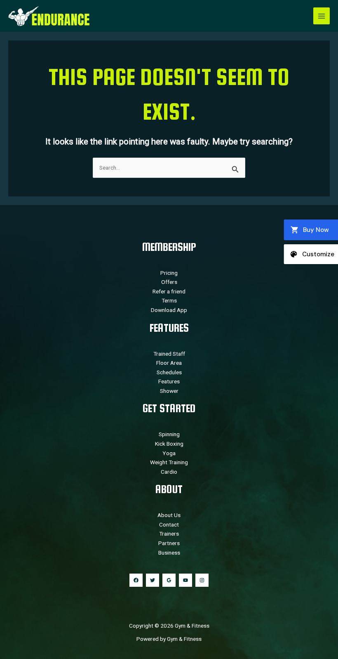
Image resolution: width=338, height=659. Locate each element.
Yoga (169, 453)
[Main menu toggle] (321, 15)
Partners (169, 543)
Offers (169, 282)
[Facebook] (136, 580)
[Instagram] (202, 580)
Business (169, 552)
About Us (169, 515)
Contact (169, 524)
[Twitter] (152, 580)
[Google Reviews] (169, 580)
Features (169, 381)
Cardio (169, 471)
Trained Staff (169, 353)
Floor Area (169, 362)
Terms (169, 300)
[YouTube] (185, 580)
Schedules (169, 372)
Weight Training (169, 462)
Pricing (169, 272)
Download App (169, 310)
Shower (169, 390)
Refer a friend (169, 291)
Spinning (169, 434)
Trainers (169, 533)
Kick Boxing (169, 443)
